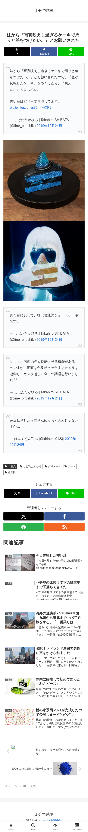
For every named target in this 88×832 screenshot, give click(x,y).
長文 (12, 466)
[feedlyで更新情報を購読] (23, 527)
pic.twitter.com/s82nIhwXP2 (30, 107)
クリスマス (54, 466)
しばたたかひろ (32, 466)
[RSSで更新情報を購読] (64, 527)
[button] (79, 626)
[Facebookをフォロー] (64, 516)
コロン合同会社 (51, 820)
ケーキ (71, 466)
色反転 (12, 472)
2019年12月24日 (49, 126)
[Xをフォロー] (23, 516)
